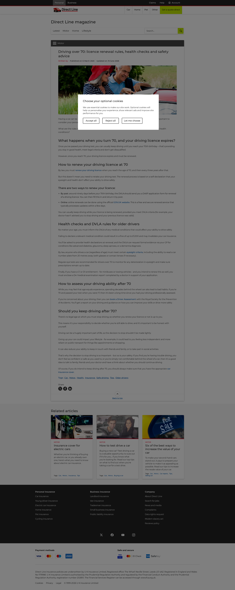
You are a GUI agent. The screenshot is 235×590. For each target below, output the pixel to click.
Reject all (111, 120)
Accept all (91, 120)
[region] (118, 112)
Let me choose (132, 120)
